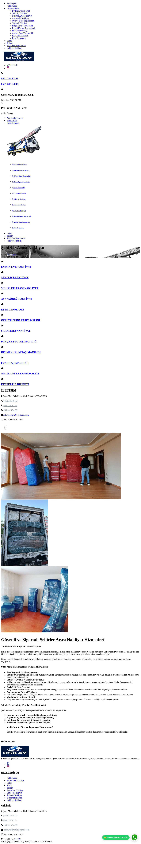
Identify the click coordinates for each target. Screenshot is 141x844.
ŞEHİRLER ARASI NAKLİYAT (19, 288)
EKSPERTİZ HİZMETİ (15, 384)
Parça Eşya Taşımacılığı (22, 26)
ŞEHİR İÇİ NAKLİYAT (15, 277)
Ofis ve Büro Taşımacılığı (23, 21)
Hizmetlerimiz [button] (13, 123)
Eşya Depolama (19, 38)
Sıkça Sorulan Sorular (16, 45)
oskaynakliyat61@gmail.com (16, 415)
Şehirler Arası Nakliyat (22, 16)
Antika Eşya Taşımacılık (22, 33)
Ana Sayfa (11, 3)
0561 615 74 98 (9, 84)
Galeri (9, 40)
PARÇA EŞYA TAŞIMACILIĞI (19, 341)
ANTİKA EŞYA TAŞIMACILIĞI (20, 373)
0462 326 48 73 (10, 401)
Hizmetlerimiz (13, 8)
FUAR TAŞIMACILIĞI (14, 362)
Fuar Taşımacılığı (19, 31)
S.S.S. (9, 785)
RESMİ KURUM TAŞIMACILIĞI (21, 352)
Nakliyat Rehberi (14, 48)
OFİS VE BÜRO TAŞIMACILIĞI (20, 320)
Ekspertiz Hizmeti (20, 35)
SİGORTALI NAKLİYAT (15, 330)
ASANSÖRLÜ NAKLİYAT (16, 298)
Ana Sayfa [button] (15, 118)
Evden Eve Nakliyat (21, 11)
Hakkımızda (12, 6)
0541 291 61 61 (9, 78)
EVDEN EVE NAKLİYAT (16, 266)
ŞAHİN (17, 839)
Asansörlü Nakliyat (20, 18)
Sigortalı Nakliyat (19, 23)
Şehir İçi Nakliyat (19, 13)
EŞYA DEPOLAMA (12, 309)
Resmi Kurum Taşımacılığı (23, 28)
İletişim (10, 43)
